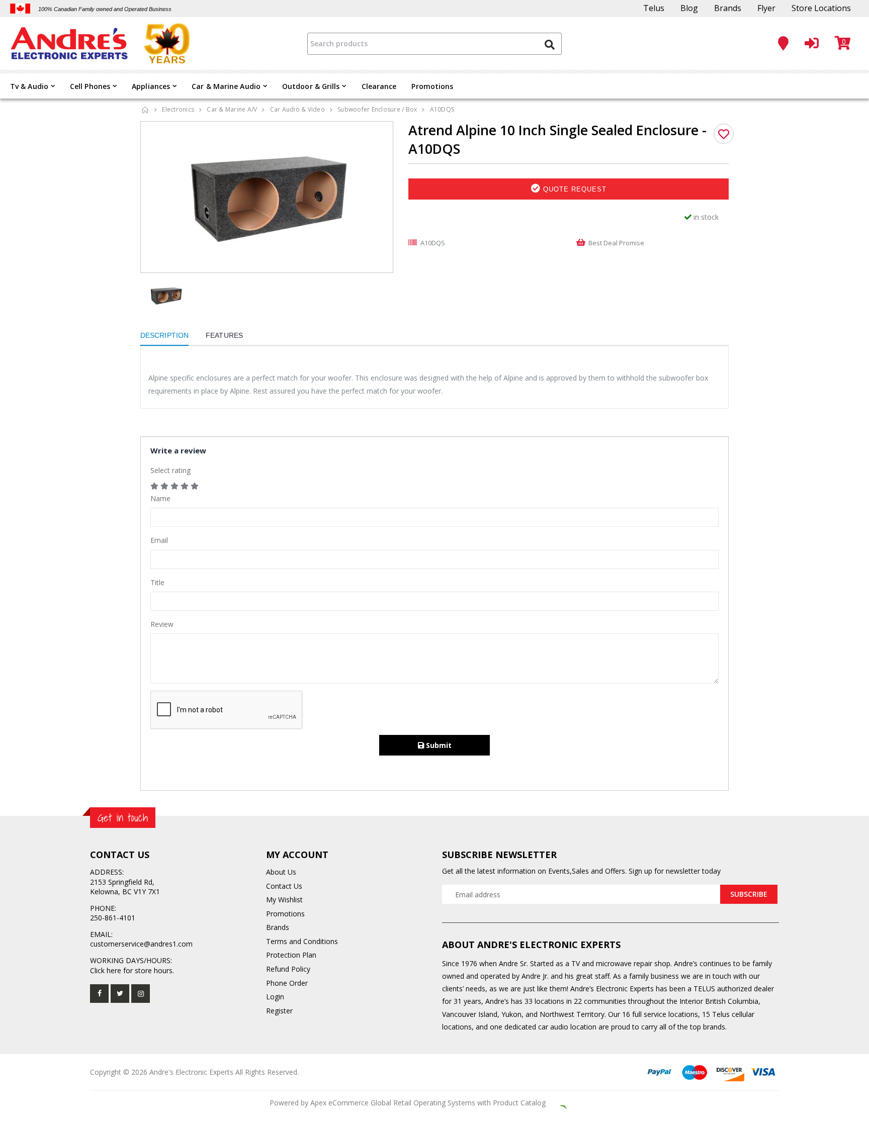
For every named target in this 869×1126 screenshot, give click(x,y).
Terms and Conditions (302, 941)
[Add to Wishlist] (724, 134)
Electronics (178, 109)
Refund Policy (288, 969)
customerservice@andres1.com (141, 944)
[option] (267, 197)
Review (161, 624)
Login (275, 996)
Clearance (379, 86)
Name (160, 498)
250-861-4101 (112, 917)
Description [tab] (164, 335)
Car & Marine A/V (232, 109)
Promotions (432, 86)
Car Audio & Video (297, 109)
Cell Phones (90, 86)
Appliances (151, 86)
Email (159, 540)
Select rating (170, 470)
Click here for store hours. (132, 970)
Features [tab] (224, 335)
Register (279, 1010)
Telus (653, 8)
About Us (281, 872)
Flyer (766, 8)
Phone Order (287, 983)
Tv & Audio (29, 86)
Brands (727, 8)
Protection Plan (291, 955)
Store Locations (821, 8)
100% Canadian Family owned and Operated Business (104, 9)
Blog (689, 8)
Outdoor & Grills (311, 86)
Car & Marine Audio (226, 86)
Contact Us (284, 886)
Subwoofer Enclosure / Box (377, 109)
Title (157, 582)
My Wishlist (284, 899)
